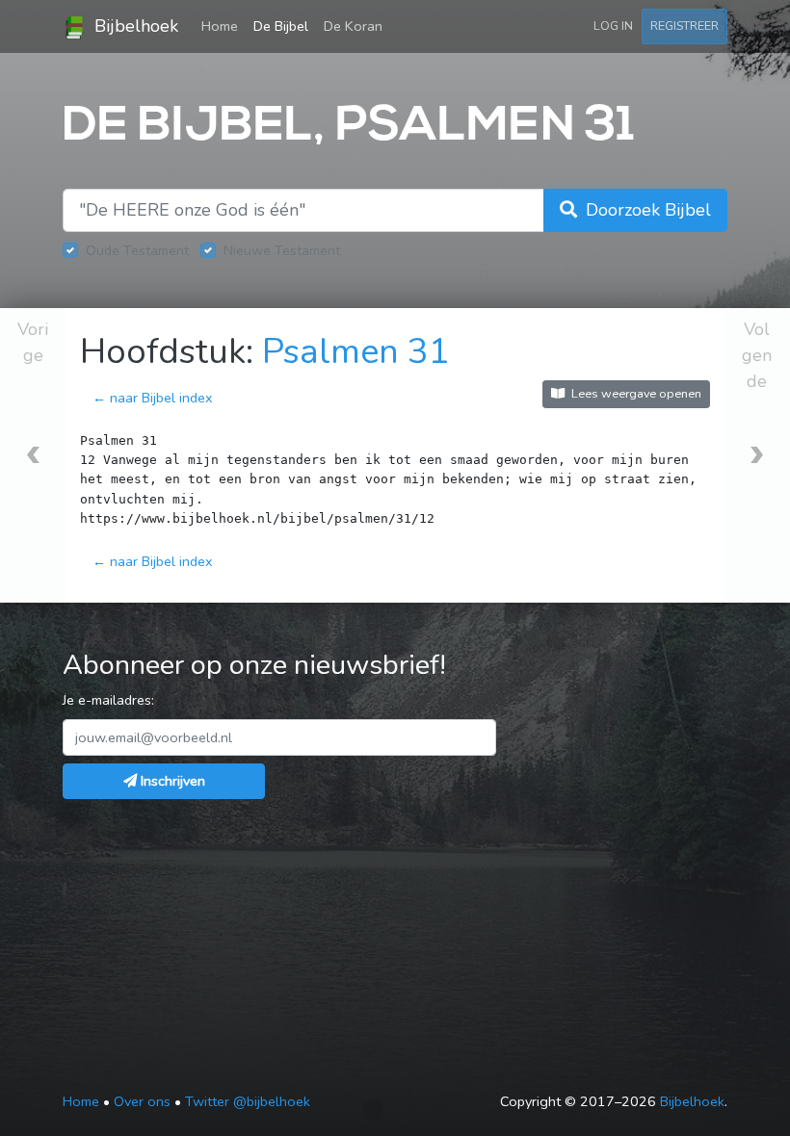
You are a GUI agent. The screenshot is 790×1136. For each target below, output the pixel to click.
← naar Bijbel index (152, 397)
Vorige (32, 342)
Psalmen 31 (356, 351)
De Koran (353, 26)
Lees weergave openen (634, 393)
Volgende (757, 355)
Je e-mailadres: (108, 700)
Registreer (684, 25)
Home (223, 25)
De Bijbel (280, 26)
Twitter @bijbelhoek (247, 1101)
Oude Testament (137, 250)
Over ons (142, 1101)
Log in (613, 25)
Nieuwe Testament (282, 250)
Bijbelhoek (134, 26)
